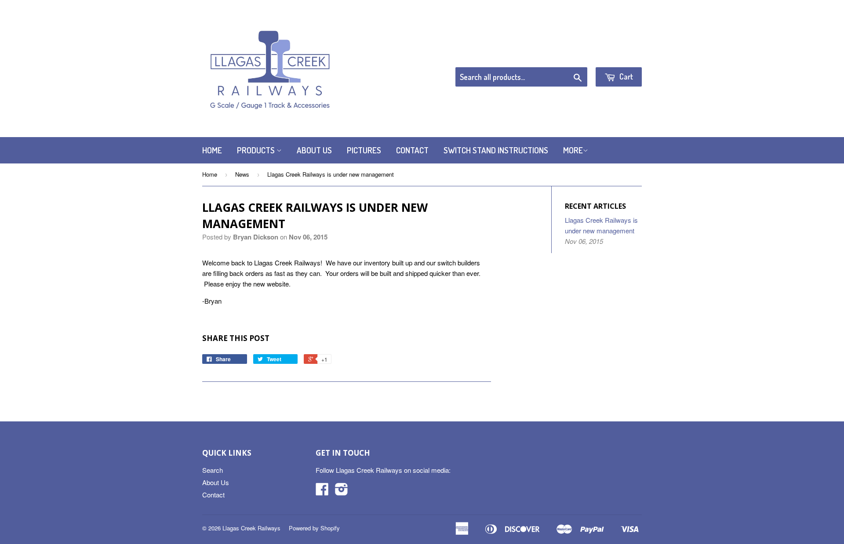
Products (256, 150)
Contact (412, 150)
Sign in (569, 56)
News (242, 174)
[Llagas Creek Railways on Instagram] (341, 491)
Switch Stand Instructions (496, 150)
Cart (625, 76)
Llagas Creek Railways (251, 528)
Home (212, 150)
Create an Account (617, 56)
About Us (314, 150)
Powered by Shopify (314, 528)
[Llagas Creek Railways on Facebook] (322, 491)
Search (212, 470)
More (573, 150)
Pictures (364, 150)
